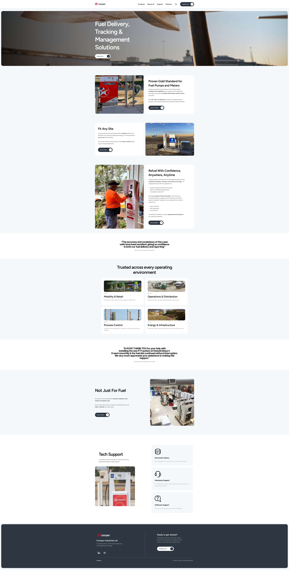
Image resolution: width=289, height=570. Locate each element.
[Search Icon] (175, 4)
